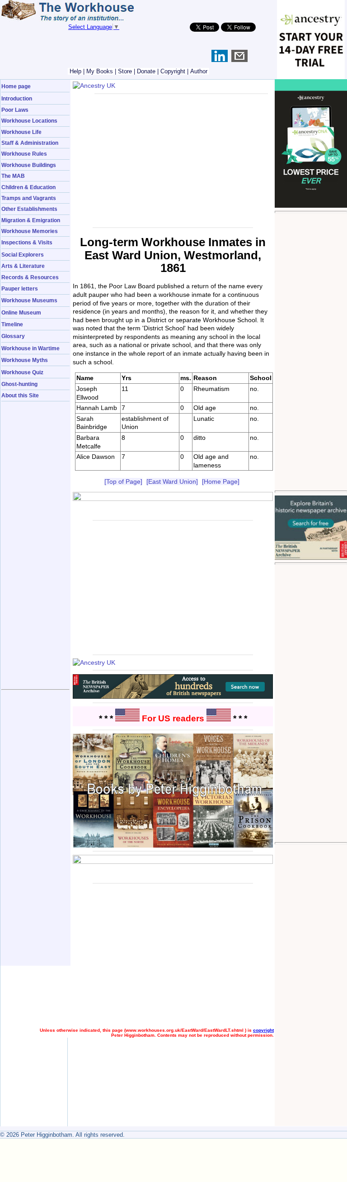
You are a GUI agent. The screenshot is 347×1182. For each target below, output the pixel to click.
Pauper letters (19, 288)
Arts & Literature (23, 266)
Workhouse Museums (29, 300)
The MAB (13, 176)
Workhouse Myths (24, 360)
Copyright (172, 71)
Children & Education (28, 187)
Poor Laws (14, 110)
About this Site (20, 395)
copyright (263, 1030)
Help (75, 71)
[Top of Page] (123, 481)
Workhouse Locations (29, 121)
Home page (16, 86)
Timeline (12, 324)
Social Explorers (22, 254)
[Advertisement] (311, 351)
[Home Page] (220, 481)
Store (125, 71)
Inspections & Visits (26, 242)
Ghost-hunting (19, 384)
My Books (99, 71)
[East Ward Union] (172, 481)
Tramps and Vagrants (28, 198)
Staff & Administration (29, 143)
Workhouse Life (21, 132)
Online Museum (21, 312)
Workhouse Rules (24, 154)
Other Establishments (29, 209)
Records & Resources (30, 277)
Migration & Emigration (30, 220)
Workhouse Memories (29, 231)
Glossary (13, 336)
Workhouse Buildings (28, 165)
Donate (146, 71)
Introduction (16, 98)
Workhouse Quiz (22, 372)
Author (198, 71)
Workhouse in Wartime (30, 348)
